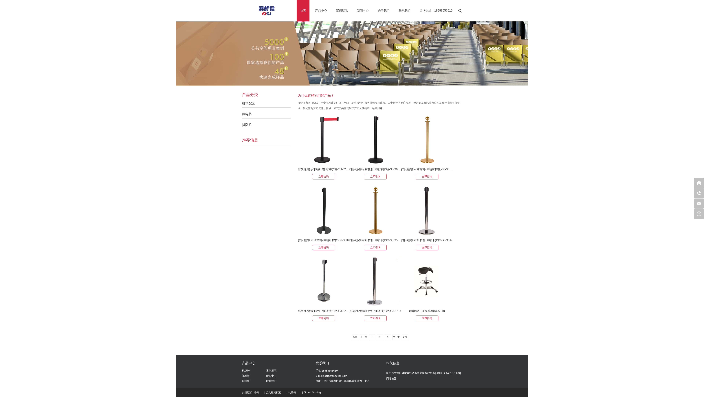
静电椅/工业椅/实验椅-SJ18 (427, 311)
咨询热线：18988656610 (436, 10)
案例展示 (342, 10)
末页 (405, 337)
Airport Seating (312, 392)
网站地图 (391, 378)
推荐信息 (250, 140)
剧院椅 (246, 380)
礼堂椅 (246, 375)
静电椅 (247, 114)
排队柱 (247, 125)
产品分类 (250, 94)
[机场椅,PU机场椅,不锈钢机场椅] (266, 10)
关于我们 (384, 10)
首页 (303, 10)
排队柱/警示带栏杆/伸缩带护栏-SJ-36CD (375, 169)
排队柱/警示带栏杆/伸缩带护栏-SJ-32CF (323, 169)
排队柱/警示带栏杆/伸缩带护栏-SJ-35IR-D (375, 240)
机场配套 (248, 103)
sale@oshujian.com (335, 375)
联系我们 (404, 10)
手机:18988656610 (327, 370)
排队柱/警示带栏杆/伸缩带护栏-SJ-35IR (426, 240)
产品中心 (321, 10)
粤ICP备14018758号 (448, 373)
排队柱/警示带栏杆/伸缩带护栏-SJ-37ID (375, 311)
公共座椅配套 (273, 392)
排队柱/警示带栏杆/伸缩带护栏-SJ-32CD (323, 311)
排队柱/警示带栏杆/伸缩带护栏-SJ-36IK (323, 240)
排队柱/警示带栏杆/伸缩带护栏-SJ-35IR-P (427, 169)
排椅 (256, 392)
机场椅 (246, 370)
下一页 (396, 337)
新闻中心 (363, 10)
